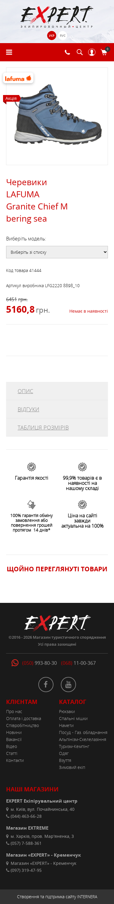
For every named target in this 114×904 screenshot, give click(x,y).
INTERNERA (87, 896)
